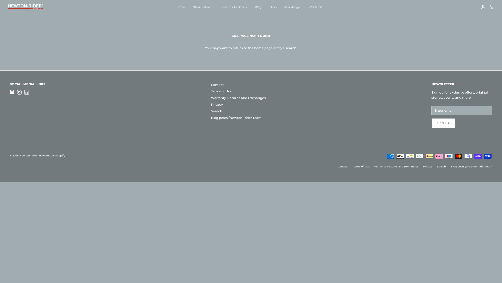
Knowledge (292, 7)
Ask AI (313, 7)
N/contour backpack (233, 7)
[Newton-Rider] (25, 7)
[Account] (482, 7)
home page (263, 48)
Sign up (443, 123)
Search (216, 111)
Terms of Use (221, 91)
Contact (217, 85)
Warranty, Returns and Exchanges (238, 98)
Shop (272, 7)
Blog (258, 7)
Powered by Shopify (52, 155)
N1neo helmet (202, 7)
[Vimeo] (12, 92)
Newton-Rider (28, 155)
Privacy (217, 105)
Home (180, 7)
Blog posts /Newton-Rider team (236, 118)
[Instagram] (19, 92)
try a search (286, 48)
